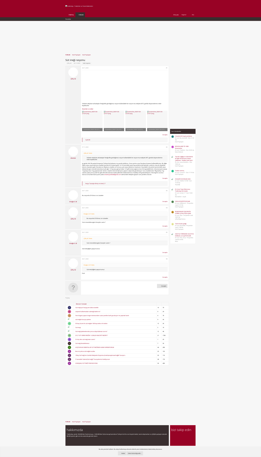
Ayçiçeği (177, 184)
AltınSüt (73, 158)
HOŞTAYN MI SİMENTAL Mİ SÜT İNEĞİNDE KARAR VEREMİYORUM (94, 347)
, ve (95, 183)
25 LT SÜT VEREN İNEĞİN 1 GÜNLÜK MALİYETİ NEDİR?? (91, 335)
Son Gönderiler (176, 131)
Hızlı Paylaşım (179, 142)
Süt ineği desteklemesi (82, 343)
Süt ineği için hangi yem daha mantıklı (86, 307)
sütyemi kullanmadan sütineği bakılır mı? (87, 311)
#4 (167, 208)
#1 (167, 68)
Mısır (176, 241)
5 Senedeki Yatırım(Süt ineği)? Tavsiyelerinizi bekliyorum (92, 359)
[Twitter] (190, 435)
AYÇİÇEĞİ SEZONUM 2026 (182, 179)
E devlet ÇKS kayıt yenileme (183, 136)
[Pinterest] (183, 435)
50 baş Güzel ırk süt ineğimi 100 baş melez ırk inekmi (91, 323)
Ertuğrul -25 (73, 202)
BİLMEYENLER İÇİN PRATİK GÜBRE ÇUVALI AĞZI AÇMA (183, 212)
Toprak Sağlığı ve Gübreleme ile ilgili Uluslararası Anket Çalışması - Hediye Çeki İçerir (184, 158)
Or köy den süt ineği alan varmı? (85, 339)
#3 (167, 191)
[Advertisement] (130, 36)
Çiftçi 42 (69, 63)
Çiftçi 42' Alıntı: (88, 153)
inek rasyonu (86, 63)
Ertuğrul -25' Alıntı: (89, 214)
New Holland (179, 152)
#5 (167, 232)
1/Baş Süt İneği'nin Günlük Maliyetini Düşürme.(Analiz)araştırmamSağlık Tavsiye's (100, 355)
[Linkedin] (179, 435)
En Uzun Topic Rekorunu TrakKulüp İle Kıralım (182, 190)
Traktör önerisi (179, 171)
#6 (167, 259)
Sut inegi (78, 327)
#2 (167, 147)
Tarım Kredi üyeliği (180, 224)
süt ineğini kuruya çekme (83, 319)
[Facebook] (172, 435)
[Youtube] (172, 440)
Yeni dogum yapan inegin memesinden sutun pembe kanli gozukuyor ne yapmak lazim (102, 315)
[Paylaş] (164, 68)
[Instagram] (176, 435)
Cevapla (164, 135)
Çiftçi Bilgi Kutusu (180, 219)
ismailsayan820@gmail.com (112, 174)
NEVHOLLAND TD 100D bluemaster (182, 147)
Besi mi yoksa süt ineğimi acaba (85, 351)
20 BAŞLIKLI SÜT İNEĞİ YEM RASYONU (86, 363)
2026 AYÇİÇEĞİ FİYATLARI (182, 201)
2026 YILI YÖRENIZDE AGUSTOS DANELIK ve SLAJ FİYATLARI (184, 235)
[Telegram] (187, 435)
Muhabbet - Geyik (180, 197)
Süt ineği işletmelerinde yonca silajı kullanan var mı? (91, 331)
